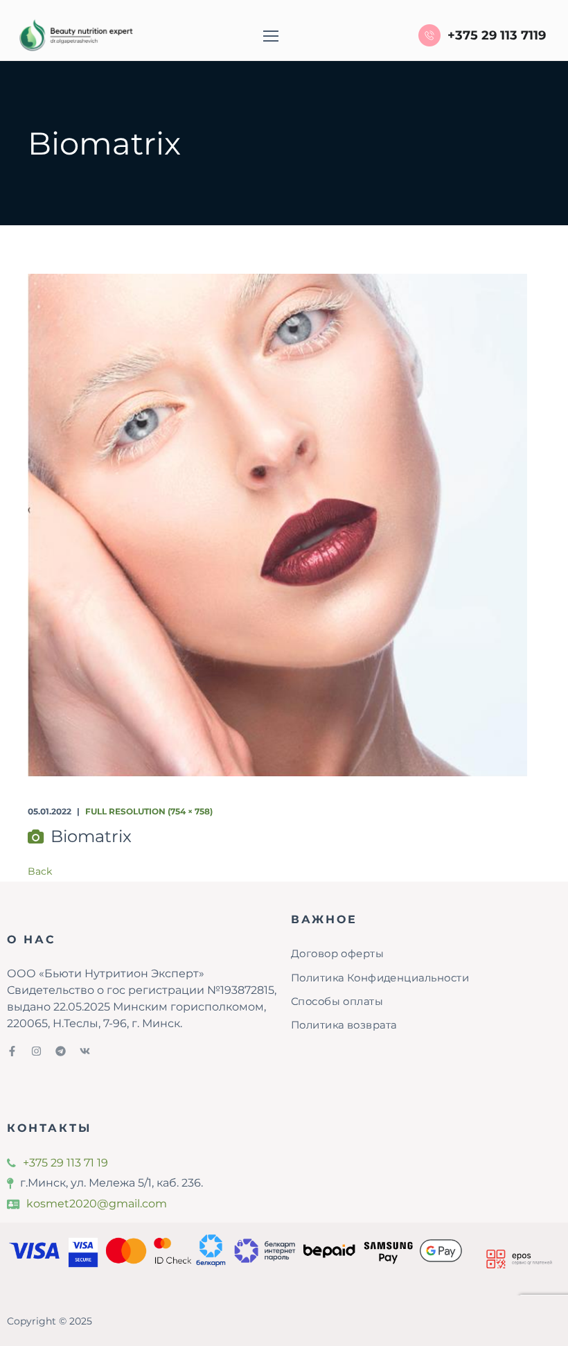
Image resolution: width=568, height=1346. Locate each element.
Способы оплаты (337, 1001)
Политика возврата (344, 1025)
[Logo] (74, 35)
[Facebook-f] (12, 1051)
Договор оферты (337, 953)
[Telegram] (60, 1051)
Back (40, 871)
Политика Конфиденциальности (380, 977)
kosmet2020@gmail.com (96, 1203)
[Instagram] (36, 1051)
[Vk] (85, 1051)
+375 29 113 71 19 (65, 1162)
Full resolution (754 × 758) (149, 811)
